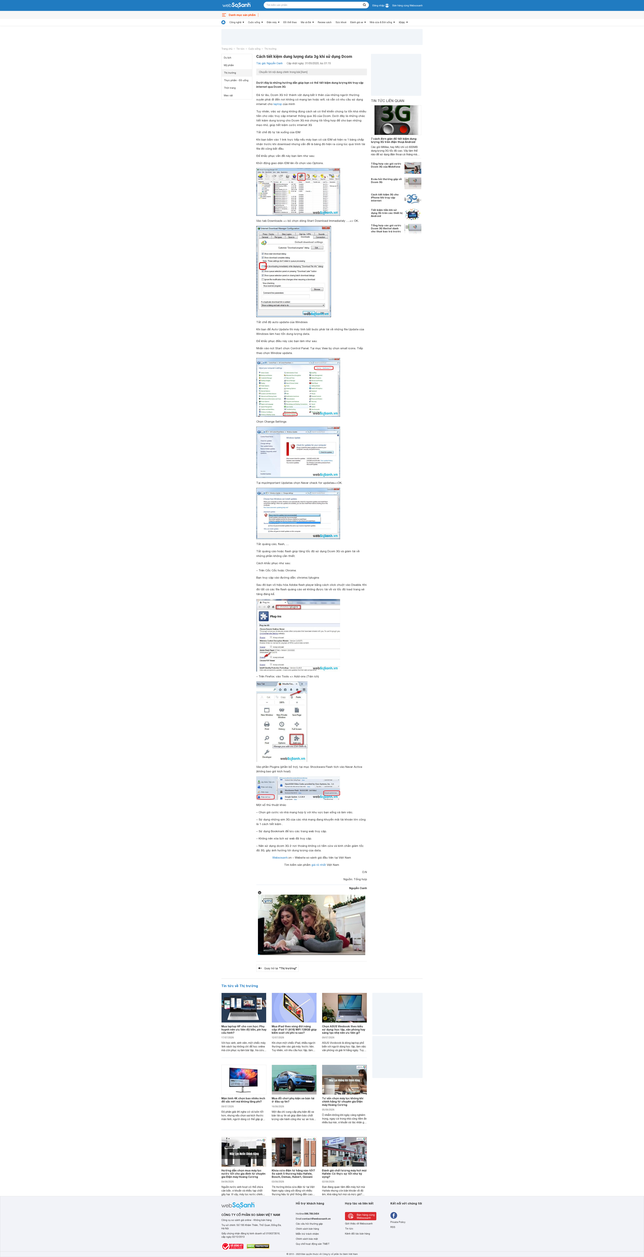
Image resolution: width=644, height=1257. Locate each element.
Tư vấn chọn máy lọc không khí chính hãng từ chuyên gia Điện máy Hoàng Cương (342, 1101)
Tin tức (240, 48)
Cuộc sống (254, 22)
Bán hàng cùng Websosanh (407, 5)
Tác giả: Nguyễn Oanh (269, 63)
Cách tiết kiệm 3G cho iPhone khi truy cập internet (385, 197)
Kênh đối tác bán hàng (357, 1233)
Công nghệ (235, 22)
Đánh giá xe (356, 22)
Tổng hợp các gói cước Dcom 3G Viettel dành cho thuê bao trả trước (386, 228)
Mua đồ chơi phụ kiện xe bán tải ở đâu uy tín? (293, 1100)
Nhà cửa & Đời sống (381, 22)
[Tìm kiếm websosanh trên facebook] (393, 1215)
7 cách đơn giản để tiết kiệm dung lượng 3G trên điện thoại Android (393, 140)
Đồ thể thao (290, 22)
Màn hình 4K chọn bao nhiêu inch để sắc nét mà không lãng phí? (243, 1100)
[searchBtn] (364, 5)
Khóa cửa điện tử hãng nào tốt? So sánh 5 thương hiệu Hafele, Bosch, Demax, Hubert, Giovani (293, 1173)
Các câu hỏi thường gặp (309, 1223)
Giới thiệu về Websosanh (359, 1223)
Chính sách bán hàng (307, 1228)
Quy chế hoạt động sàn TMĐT (313, 1244)
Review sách (325, 22)
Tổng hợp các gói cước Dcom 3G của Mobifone (386, 165)
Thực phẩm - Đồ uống (236, 80)
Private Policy (397, 1222)
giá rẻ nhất (318, 864)
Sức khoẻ (341, 22)
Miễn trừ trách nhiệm (307, 1234)
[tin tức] (223, 22)
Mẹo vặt (228, 95)
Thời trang (230, 88)
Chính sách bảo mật (307, 1239)
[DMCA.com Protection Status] (258, 1246)
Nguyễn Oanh (358, 888)
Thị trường (270, 48)
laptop (277, 104)
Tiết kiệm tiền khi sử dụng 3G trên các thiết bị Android (386, 212)
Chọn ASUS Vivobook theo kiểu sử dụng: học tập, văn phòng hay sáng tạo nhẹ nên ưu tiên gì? (343, 1029)
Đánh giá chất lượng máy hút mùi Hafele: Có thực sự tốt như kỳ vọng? (344, 1173)
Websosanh (280, 857)
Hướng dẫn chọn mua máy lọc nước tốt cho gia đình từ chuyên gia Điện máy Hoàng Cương (243, 1173)
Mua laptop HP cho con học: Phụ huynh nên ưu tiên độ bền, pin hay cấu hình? (243, 1029)
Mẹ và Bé (306, 22)
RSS (392, 1227)
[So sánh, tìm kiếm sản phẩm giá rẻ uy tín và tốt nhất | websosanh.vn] (236, 5)
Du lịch (227, 57)
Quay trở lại (280, 968)
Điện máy (272, 22)
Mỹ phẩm (229, 65)
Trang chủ (226, 48)
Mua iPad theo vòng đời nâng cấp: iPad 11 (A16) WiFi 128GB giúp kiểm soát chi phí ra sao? (294, 1029)
